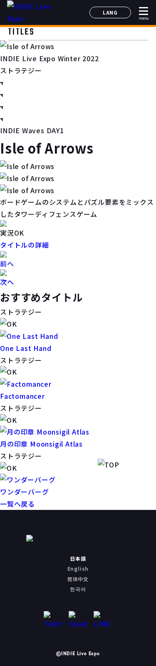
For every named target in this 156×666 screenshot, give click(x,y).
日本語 (78, 558)
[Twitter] (53, 620)
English (78, 568)
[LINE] (103, 620)
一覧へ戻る (17, 504)
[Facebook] (78, 620)
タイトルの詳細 (24, 245)
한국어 (78, 588)
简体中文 (78, 578)
